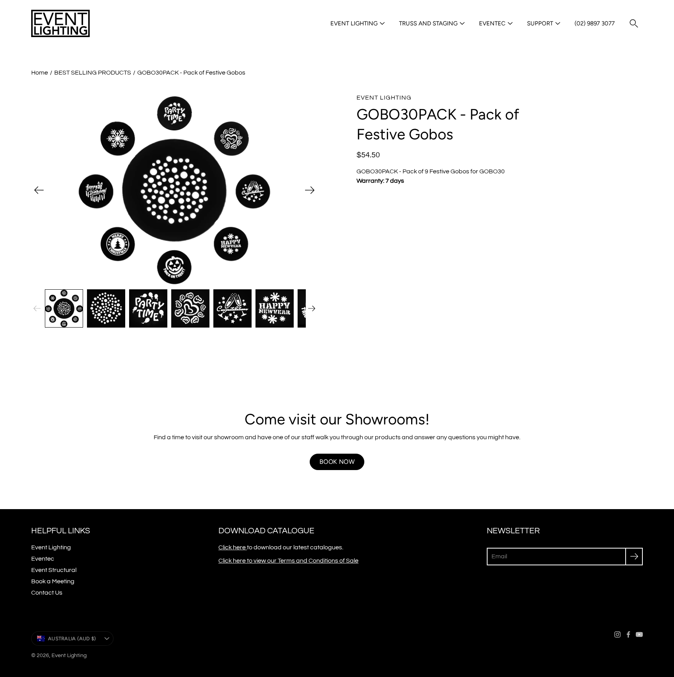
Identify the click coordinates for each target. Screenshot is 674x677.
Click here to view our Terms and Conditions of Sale (288, 561)
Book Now (337, 461)
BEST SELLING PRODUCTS (92, 72)
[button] (634, 23)
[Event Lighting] (60, 23)
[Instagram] (617, 634)
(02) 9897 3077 (595, 23)
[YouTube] (639, 634)
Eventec (492, 23)
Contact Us (46, 593)
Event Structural (53, 570)
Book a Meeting (52, 581)
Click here (232, 547)
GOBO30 (492, 171)
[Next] (309, 190)
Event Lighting (354, 23)
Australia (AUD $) (72, 638)
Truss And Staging (428, 23)
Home (39, 72)
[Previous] (39, 190)
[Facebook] (628, 634)
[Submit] (634, 556)
